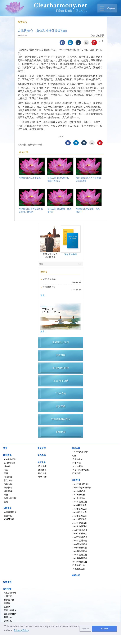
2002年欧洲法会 (79, 551)
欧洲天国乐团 (10, 498)
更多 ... (43, 295)
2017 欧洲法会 (78, 498)
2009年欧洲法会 (79, 526)
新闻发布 (8, 480)
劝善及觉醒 (9, 519)
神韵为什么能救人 (50, 279)
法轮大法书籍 (70, 254)
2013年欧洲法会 (79, 512)
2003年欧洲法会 (79, 547)
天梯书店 (8, 596)
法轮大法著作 (10, 592)
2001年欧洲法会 (79, 554)
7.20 (74, 455)
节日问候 (8, 484)
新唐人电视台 (10, 610)
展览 (6, 494)
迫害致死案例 (10, 512)
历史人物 (42, 466)
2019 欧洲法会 (78, 491)
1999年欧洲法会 (79, 561)
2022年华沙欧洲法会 (81, 487)
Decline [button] (85, 628)
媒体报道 (8, 487)
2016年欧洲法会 (79, 501)
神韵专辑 (42, 473)
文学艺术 (42, 477)
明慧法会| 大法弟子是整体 (31, 177)
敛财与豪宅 (77, 466)
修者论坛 (22, 21)
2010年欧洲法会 (79, 523)
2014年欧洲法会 (79, 508)
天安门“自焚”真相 (80, 470)
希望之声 (8, 617)
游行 (6, 470)
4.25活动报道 (9, 462)
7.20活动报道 (10, 459)
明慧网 (7, 603)
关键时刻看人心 (49, 287)
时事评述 (76, 462)
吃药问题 (76, 473)
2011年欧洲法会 (79, 519)
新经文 (44, 271)
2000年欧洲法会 (79, 558)
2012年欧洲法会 (79, 515)
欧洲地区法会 (78, 565)
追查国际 (8, 621)
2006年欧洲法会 (79, 537)
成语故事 (42, 470)
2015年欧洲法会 (79, 505)
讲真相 (7, 466)
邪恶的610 (77, 459)
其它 (6, 501)
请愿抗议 (8, 491)
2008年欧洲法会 (79, 530)
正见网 (7, 606)
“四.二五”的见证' (80, 452)
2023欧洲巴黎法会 (80, 484)
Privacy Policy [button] (21, 630)
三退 (6, 473)
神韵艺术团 (9, 599)
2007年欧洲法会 (79, 533)
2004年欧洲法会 (79, 544)
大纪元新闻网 (10, 613)
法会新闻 (8, 477)
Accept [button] (104, 628)
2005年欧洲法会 (79, 540)
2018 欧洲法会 (78, 494)
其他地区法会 (78, 568)
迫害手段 (8, 515)
